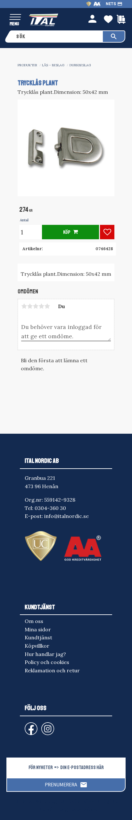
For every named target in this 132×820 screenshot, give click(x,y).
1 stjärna (24, 306)
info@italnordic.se (66, 516)
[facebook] (26, 725)
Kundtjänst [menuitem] (38, 637)
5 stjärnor (47, 306)
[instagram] (30, 725)
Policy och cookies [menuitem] (47, 662)
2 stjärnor (30, 306)
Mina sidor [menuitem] (38, 629)
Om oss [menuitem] (34, 621)
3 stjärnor (35, 306)
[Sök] (113, 36)
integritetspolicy (75, 809)
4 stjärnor (41, 306)
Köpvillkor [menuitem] (37, 646)
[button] (15, 17)
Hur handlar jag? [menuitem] (45, 654)
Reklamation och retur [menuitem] (52, 670)
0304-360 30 (50, 508)
